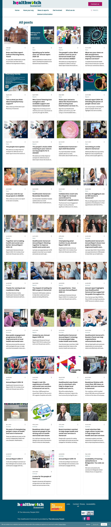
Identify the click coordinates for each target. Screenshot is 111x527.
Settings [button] (88, 524)
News (34, 49)
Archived (87, 238)
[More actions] (26, 48)
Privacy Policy (62, 524)
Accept (104, 524)
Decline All (95, 524)
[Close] (109, 524)
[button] (28, 10)
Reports (8, 49)
